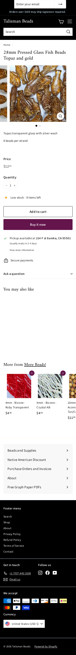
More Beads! (35, 365)
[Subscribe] (60, 4)
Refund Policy (12, 540)
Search (7, 516)
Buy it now (38, 224)
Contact (8, 551)
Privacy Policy (11, 534)
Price (7, 159)
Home (6, 45)
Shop (6, 522)
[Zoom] (60, 116)
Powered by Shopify (45, 646)
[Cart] (61, 21)
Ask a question (14, 274)
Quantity (9, 177)
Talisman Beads (18, 21)
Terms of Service (13, 545)
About (7, 528)
